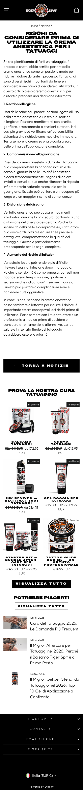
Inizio (34, 26)
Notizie (45, 26)
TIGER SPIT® (40, 719)
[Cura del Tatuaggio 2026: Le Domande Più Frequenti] (15, 622)
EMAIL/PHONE (40, 739)
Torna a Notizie (44, 366)
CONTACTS (40, 729)
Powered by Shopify (41, 786)
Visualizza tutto (41, 583)
